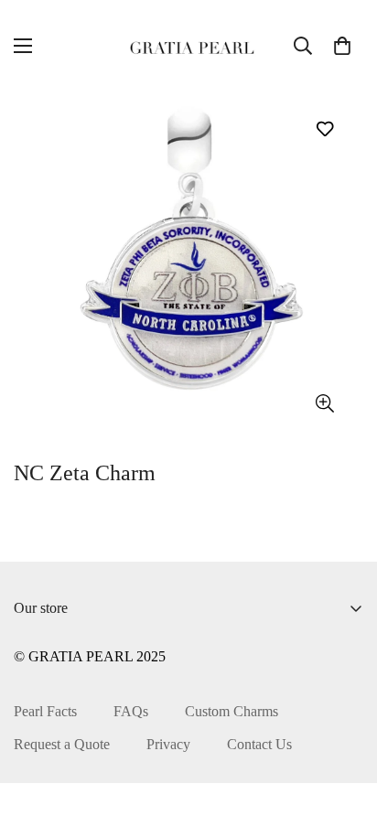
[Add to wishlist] (324, 128)
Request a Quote (62, 744)
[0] (342, 46)
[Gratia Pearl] (189, 45)
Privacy (168, 744)
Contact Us (259, 744)
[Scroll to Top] (344, 740)
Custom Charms (231, 711)
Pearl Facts (45, 711)
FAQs (130, 711)
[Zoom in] (324, 403)
